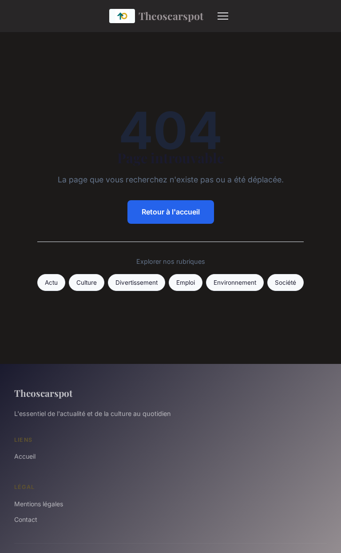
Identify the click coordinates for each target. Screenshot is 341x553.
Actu (51, 282)
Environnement (235, 282)
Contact (25, 519)
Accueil (25, 456)
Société (285, 282)
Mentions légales (38, 504)
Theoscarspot (171, 16)
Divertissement (136, 282)
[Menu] (223, 16)
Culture (86, 282)
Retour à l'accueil (171, 211)
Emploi (185, 282)
